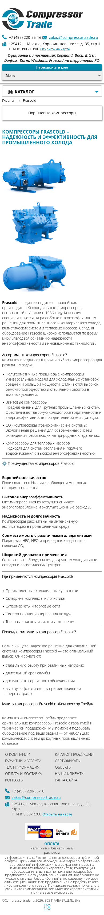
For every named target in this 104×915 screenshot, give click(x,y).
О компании (17, 754)
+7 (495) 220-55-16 (25, 37)
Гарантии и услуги (23, 760)
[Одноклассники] (47, 907)
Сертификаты (68, 760)
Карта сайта (66, 780)
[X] (56, 907)
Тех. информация (22, 767)
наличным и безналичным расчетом (52, 848)
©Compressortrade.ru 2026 (22, 900)
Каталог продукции (74, 754)
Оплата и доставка (23, 773)
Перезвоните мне (52, 67)
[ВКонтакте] (38, 907)
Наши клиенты (69, 773)
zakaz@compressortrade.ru (73, 37)
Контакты (14, 780)
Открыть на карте (55, 49)
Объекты (63, 767)
